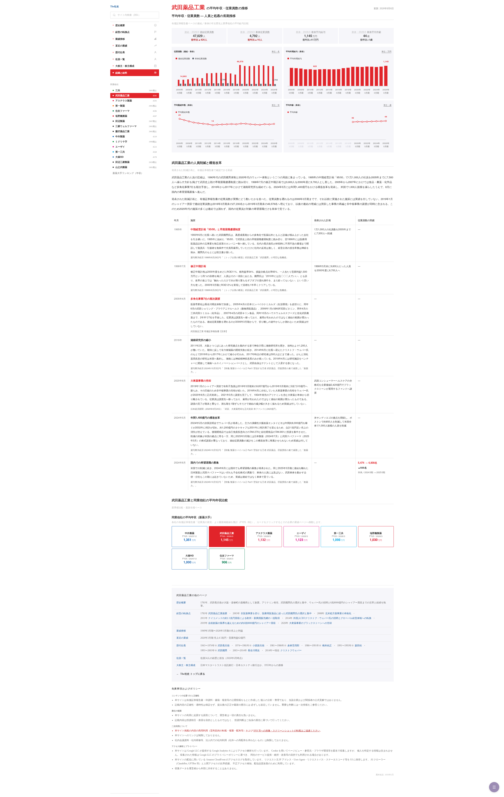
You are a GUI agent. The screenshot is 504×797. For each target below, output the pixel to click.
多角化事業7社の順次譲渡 (205, 298)
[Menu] (494, 787)
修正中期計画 (198, 266)
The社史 (114, 6)
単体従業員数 (255, 32)
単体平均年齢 (366, 32)
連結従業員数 (199, 32)
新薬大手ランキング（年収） (128, 173)
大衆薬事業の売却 (201, 380)
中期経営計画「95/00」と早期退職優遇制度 (215, 229)
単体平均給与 (310, 32)
